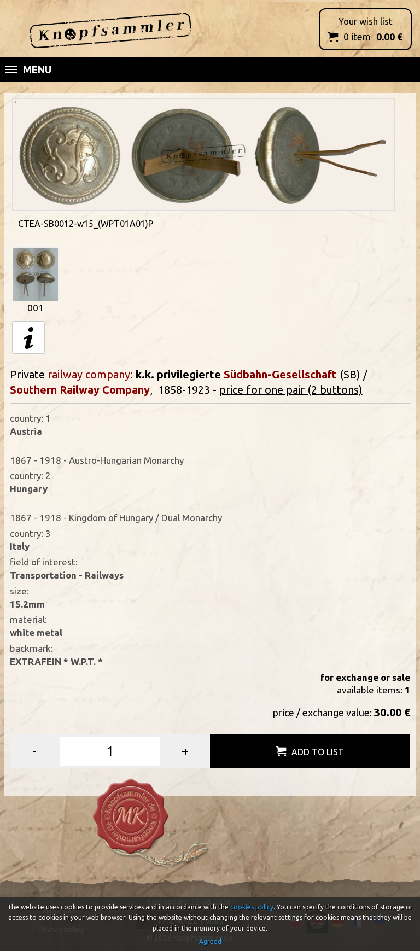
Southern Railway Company (80, 389)
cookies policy (251, 907)
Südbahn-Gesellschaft (280, 374)
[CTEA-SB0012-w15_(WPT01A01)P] (203, 153)
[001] (36, 273)
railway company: (90, 374)
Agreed (210, 941)
